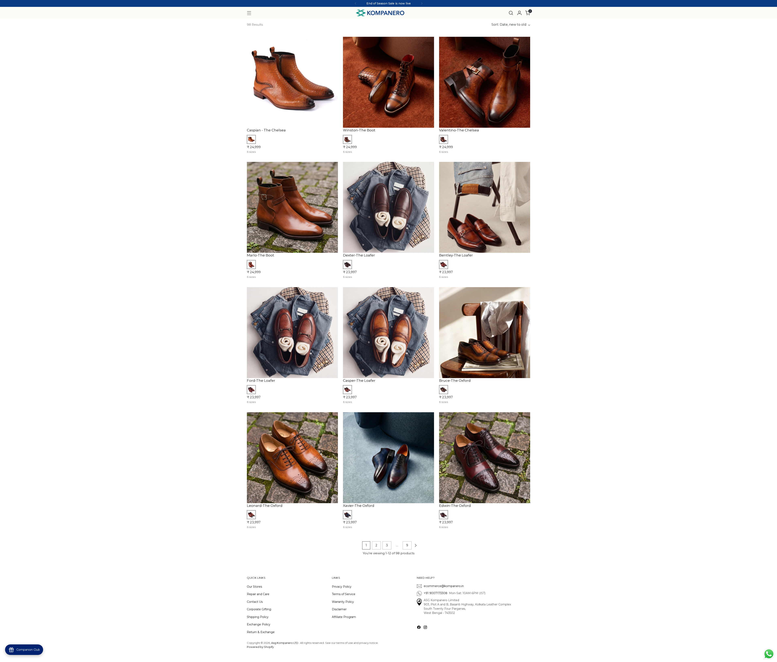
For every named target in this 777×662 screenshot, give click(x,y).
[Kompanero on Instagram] (425, 628)
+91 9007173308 (436, 593)
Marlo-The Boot (260, 255)
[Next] (421, 3)
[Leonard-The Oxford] (292, 457)
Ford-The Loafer (261, 380)
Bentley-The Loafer (456, 255)
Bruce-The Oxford (455, 380)
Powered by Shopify (260, 646)
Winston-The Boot (359, 130)
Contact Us (255, 602)
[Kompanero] (380, 13)
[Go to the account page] (519, 13)
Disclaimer (339, 609)
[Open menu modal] (249, 13)
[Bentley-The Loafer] (484, 207)
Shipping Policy (258, 617)
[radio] (251, 139)
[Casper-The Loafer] (388, 332)
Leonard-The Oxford (264, 506)
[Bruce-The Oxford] (484, 332)
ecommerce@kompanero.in (444, 586)
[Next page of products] (415, 545)
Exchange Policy (258, 624)
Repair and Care (258, 594)
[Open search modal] (511, 13)
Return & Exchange (261, 632)
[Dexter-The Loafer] (388, 207)
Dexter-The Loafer (359, 255)
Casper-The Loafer (359, 380)
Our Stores (254, 586)
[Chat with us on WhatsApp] (769, 653)
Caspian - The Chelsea (266, 130)
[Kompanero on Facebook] (419, 628)
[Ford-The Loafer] (292, 332)
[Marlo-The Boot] (292, 207)
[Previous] (355, 3)
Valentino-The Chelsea (459, 130)
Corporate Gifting (259, 609)
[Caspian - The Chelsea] (292, 82)
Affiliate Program (344, 617)
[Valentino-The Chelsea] (484, 82)
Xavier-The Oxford (358, 506)
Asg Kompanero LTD (284, 642)
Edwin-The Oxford (455, 506)
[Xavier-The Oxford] (388, 457)
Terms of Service (343, 594)
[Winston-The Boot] (388, 82)
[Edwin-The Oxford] (484, 457)
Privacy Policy (341, 586)
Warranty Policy (343, 602)
